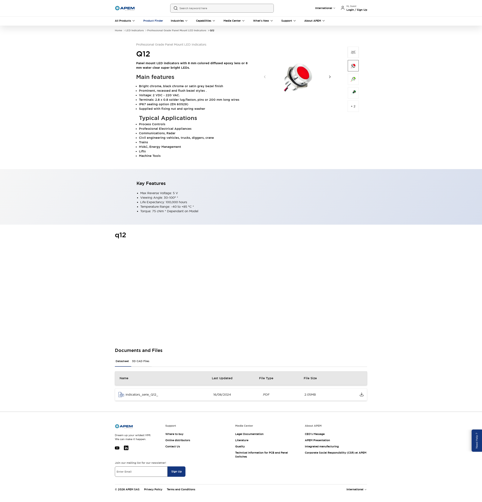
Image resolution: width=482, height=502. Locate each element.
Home (118, 30)
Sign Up (176, 471)
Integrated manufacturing (322, 446)
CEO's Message (315, 434)
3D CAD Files (140, 361)
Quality (240, 446)
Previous (264, 77)
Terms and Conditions (181, 489)
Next (330, 77)
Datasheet (122, 361)
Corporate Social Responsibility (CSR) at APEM (335, 452)
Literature (241, 440)
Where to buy (174, 434)
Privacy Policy (153, 489)
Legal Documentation (249, 434)
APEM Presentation (317, 440)
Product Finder (153, 20)
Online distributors (177, 440)
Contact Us (172, 446)
